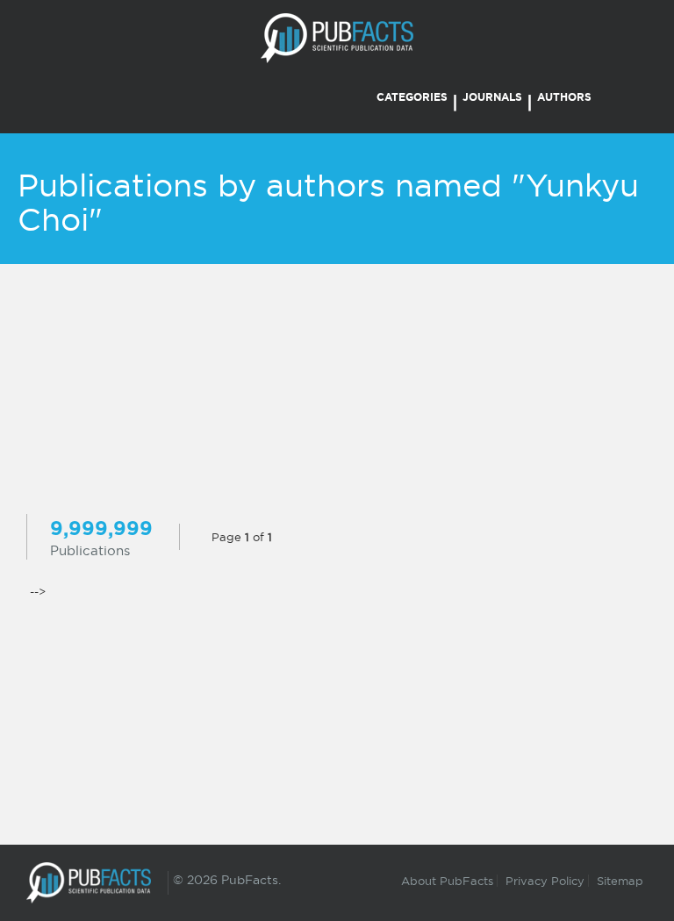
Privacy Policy (545, 881)
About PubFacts (447, 881)
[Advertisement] (337, 391)
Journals (492, 97)
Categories (412, 97)
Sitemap (620, 881)
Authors (564, 97)
